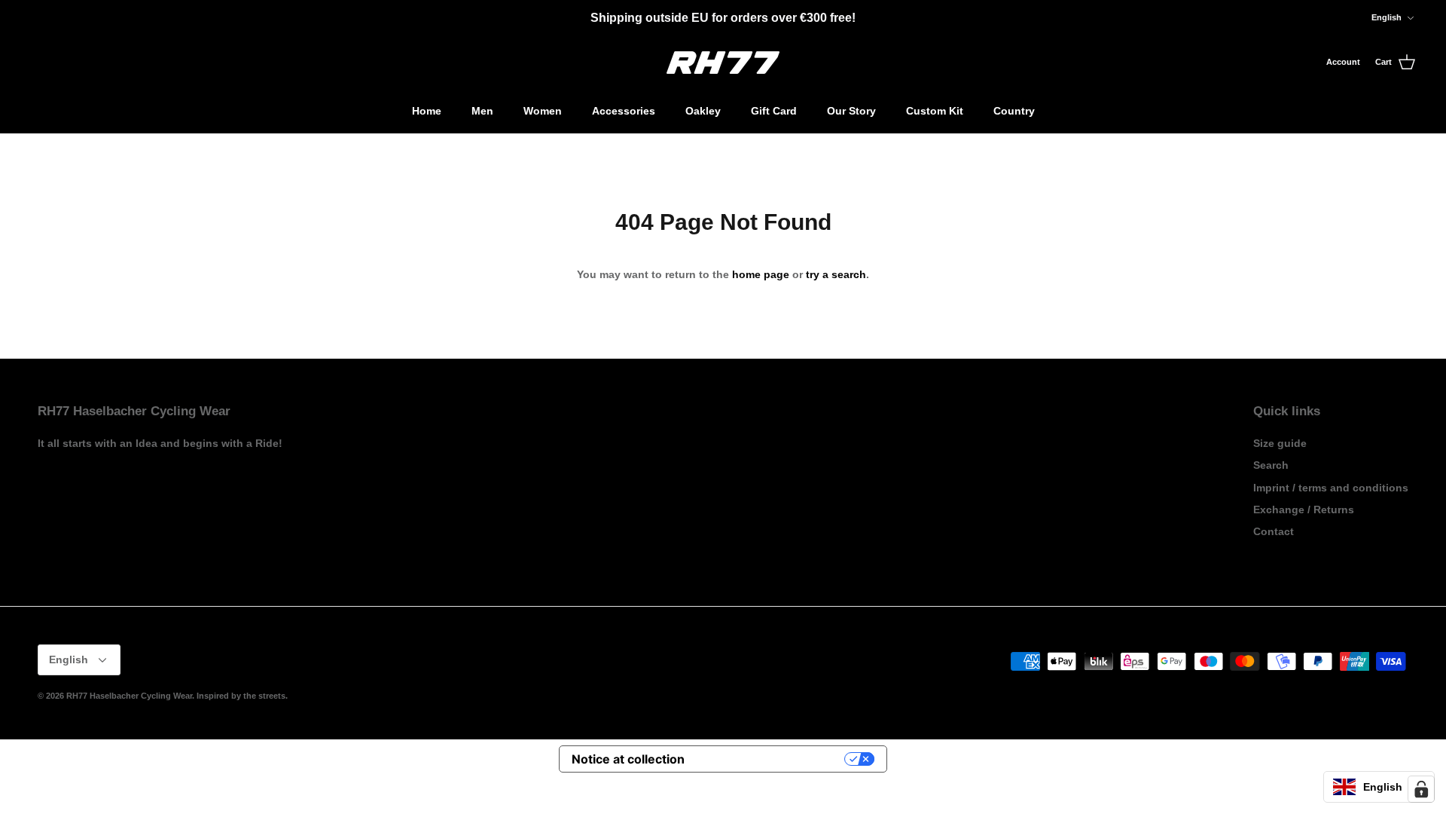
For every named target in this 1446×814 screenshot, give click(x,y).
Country (1014, 111)
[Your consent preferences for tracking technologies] (1421, 789)
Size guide (1280, 443)
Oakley (703, 111)
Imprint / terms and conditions (1330, 488)
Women (542, 111)
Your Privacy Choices (771, 759)
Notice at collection (628, 759)
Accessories (623, 111)
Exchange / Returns (1303, 509)
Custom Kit (934, 111)
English (1386, 17)
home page (760, 274)
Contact (1273, 531)
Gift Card (774, 111)
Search (1271, 465)
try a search (836, 274)
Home (426, 111)
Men (482, 111)
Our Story (851, 111)
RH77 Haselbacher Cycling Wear (129, 695)
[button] (1379, 787)
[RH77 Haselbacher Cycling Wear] (723, 62)
